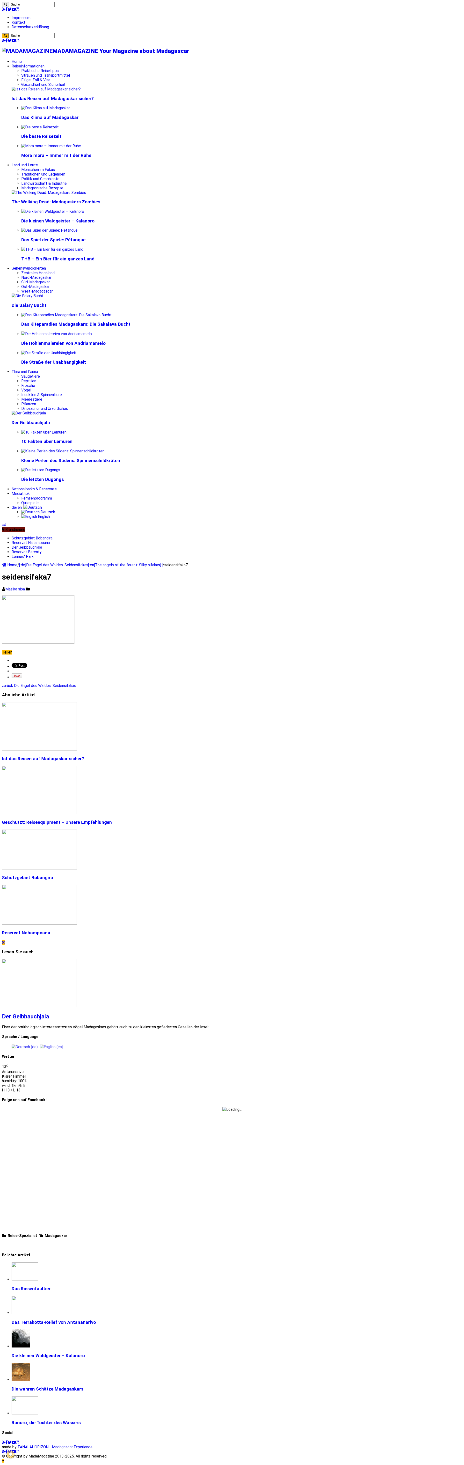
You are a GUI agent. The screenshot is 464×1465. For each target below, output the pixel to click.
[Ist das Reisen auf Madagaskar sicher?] (46, 89)
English (43, 516)
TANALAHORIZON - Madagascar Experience (55, 1447)
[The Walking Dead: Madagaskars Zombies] (49, 192)
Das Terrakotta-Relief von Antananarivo (54, 1322)
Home (17, 61)
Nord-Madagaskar (36, 277)
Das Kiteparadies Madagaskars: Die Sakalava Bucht (75, 324)
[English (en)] (51, 1046)
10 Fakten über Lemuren (46, 441)
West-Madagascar (37, 291)
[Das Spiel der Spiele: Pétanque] (49, 230)
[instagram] (17, 9)
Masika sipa (15, 589)
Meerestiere (31, 399)
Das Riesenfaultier (31, 1288)
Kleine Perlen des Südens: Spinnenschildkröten (70, 460)
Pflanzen (28, 404)
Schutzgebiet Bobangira (32, 538)
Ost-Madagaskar (35, 286)
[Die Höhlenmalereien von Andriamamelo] (56, 333)
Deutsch (47, 512)
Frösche (28, 385)
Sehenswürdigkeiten (29, 268)
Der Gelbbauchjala (31, 422)
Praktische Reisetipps (40, 70)
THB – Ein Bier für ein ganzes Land (57, 259)
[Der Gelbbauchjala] (29, 413)
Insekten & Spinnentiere (41, 394)
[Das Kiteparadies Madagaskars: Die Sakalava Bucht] (66, 315)
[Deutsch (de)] (25, 1046)
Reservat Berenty (27, 552)
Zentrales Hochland (38, 273)
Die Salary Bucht (29, 305)
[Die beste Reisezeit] (40, 127)
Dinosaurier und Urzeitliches (44, 408)
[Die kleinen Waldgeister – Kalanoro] (52, 211)
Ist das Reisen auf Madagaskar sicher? (53, 98)
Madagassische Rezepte (42, 188)
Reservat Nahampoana (31, 542)
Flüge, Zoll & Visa (35, 80)
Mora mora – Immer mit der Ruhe (56, 155)
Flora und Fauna (25, 371)
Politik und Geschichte (40, 179)
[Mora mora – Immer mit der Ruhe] (51, 146)
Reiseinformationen (28, 66)
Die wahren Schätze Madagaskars (47, 1389)
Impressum (21, 17)
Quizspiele (30, 503)
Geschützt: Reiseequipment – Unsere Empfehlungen (57, 822)
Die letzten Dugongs (42, 479)
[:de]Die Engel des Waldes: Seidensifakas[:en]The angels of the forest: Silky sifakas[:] (91, 565)
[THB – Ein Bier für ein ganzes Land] (52, 249)
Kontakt (18, 22)
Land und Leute (25, 165)
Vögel (26, 390)
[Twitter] (10, 9)
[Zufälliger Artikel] (4, 525)
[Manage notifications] (10, 1454)
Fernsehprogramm (36, 498)
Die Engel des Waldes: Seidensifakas (39, 685)
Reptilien (28, 381)
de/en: (17, 507)
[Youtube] (14, 9)
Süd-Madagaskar (35, 282)
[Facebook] (6, 9)
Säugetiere (30, 376)
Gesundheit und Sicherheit (43, 84)
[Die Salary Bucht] (28, 296)
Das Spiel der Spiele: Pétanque (53, 240)
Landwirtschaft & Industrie (44, 183)
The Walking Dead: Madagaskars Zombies (56, 202)
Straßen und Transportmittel (45, 75)
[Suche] (5, 4)
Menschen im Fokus (38, 169)
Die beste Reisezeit (41, 136)
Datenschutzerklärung (30, 27)
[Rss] (3, 9)
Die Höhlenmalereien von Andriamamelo (63, 343)
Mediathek (21, 493)
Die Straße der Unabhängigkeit (53, 362)
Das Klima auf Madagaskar (50, 117)
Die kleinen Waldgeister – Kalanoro (57, 221)
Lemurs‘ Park (23, 556)
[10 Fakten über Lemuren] (43, 432)
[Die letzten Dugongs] (40, 470)
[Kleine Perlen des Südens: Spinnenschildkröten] (62, 451)
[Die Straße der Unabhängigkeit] (49, 353)
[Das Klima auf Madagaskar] (45, 108)
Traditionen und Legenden (43, 174)
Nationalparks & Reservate (34, 489)
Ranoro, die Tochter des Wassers (46, 1422)
